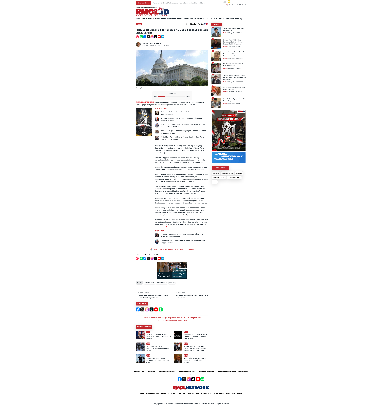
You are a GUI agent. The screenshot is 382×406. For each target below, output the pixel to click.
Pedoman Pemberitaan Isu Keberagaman (233, 371)
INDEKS (144, 19)
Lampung (190, 393)
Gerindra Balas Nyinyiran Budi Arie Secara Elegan (234, 100)
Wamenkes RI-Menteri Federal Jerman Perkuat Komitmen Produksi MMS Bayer (179, 3)
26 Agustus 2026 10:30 (235, 68)
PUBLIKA (193, 19)
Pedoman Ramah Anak (187, 371)
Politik (225, 33)
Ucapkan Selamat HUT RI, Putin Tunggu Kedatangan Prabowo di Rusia (181, 119)
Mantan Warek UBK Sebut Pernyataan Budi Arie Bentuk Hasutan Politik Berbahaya (233, 42)
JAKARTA (239, 173)
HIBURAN (221, 19)
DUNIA (179, 19)
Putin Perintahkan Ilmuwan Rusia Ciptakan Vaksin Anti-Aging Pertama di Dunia (182, 235)
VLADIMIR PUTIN (149, 283)
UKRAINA (172, 283)
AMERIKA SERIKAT (161, 283)
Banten (199, 393)
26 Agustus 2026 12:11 (235, 92)
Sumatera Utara (152, 393)
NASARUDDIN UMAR (234, 178)
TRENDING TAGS (220, 168)
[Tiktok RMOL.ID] (151, 309)
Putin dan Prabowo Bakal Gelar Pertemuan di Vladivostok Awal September (183, 113)
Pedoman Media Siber (167, 371)
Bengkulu (165, 393)
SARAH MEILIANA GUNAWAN (151, 255)
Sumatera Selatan (178, 393)
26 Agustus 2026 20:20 (235, 82)
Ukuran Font (172, 93)
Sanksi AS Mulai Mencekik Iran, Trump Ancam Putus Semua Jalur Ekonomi (196, 337)
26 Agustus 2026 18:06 (235, 33)
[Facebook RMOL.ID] (138, 309)
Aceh (142, 393)
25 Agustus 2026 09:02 (235, 58)
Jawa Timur (230, 393)
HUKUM (186, 19)
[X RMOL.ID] (142, 309)
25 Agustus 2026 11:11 (234, 46)
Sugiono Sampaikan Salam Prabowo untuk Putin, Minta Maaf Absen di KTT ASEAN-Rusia (184, 125)
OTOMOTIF (230, 19)
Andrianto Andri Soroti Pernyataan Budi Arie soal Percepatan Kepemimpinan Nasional (234, 54)
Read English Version (195, 24)
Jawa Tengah (219, 393)
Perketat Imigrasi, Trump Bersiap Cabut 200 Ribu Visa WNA (157, 360)
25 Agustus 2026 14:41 (235, 103)
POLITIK (151, 19)
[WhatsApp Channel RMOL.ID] (161, 309)
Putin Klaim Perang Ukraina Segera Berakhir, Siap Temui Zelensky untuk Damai (182, 138)
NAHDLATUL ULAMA (219, 178)
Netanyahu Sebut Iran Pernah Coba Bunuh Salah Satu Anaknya (195, 360)
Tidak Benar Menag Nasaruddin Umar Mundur (233, 29)
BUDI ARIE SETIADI (227, 173)
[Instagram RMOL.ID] (147, 309)
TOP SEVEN (217, 24)
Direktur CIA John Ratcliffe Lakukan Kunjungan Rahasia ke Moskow (158, 337)
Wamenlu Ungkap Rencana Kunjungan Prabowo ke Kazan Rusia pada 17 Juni (183, 132)
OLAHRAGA (201, 19)
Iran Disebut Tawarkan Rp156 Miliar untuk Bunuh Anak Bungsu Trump (153, 297)
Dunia (139, 24)
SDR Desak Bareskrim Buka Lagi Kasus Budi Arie (234, 88)
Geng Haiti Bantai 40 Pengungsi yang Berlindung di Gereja (158, 348)
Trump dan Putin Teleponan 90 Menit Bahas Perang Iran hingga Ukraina (183, 241)
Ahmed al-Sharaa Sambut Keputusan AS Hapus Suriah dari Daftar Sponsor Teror (195, 348)
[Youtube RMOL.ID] (156, 309)
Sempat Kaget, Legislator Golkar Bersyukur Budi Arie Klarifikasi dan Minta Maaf (234, 77)
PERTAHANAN (212, 19)
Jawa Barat (207, 393)
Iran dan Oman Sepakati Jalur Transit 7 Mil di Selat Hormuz (192, 297)
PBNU (214, 182)
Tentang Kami (139, 371)
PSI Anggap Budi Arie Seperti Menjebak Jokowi (233, 65)
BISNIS (157, 19)
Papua (239, 393)
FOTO (237, 19)
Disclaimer (151, 371)
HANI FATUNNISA (155, 43)
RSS (191, 374)
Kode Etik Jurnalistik (206, 371)
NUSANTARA (171, 19)
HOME (138, 19)
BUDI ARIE (216, 173)
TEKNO (163, 19)
